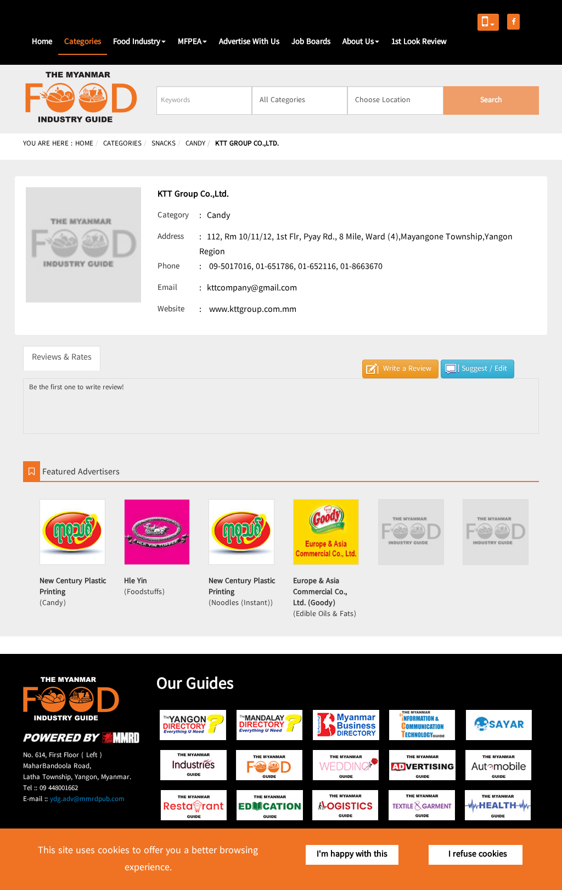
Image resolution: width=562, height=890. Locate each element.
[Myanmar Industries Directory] (193, 765)
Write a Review (407, 369)
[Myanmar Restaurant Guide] (193, 805)
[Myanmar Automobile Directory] (499, 765)
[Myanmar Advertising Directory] (422, 765)
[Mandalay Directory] (270, 725)
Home (42, 42)
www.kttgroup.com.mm (252, 310)
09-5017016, (231, 267)
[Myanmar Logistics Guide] (346, 805)
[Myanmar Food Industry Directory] (270, 765)
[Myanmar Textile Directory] (422, 805)
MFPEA (189, 42)
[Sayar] (499, 725)
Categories (82, 42)
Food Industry (136, 42)
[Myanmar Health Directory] (499, 805)
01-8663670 (361, 267)
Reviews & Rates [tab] (62, 357)
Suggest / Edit (484, 369)
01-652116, (318, 267)
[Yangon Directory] (193, 725)
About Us (358, 42)
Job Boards (310, 42)
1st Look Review (419, 42)
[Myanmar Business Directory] (346, 725)
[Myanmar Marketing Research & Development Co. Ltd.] (81, 741)
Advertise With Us (249, 42)
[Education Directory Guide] (270, 805)
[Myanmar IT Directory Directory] (422, 725)
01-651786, (276, 267)
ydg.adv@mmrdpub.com (87, 799)
